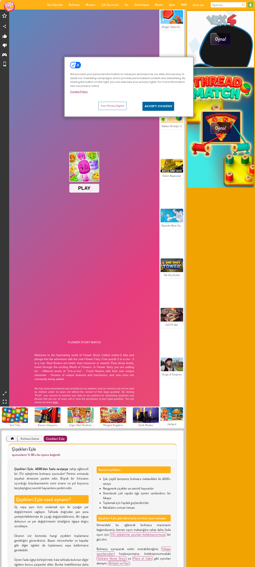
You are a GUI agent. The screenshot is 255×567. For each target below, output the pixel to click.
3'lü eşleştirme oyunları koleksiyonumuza (138, 534)
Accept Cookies (158, 106)
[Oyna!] (220, 66)
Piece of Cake (142, 558)
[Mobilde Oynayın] (4, 64)
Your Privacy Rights (113, 105)
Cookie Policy (79, 92)
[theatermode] (4, 393)
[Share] (4, 26)
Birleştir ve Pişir (119, 563)
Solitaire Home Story (112, 558)
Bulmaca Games (30, 438)
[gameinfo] (4, 55)
